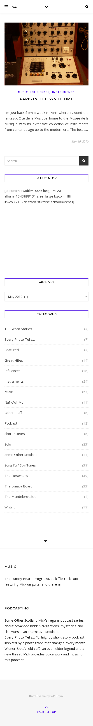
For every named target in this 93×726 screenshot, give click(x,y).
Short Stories (15, 433)
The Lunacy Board (19, 486)
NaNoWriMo (14, 402)
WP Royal (57, 696)
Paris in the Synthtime (46, 99)
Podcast (11, 423)
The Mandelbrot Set (20, 496)
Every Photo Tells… (20, 339)
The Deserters (16, 475)
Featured (12, 349)
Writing (10, 507)
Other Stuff (13, 412)
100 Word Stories (18, 328)
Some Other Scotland (21, 454)
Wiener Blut (14, 648)
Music (23, 92)
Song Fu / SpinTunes (20, 465)
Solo (8, 444)
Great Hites (14, 360)
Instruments (63, 92)
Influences (39, 92)
